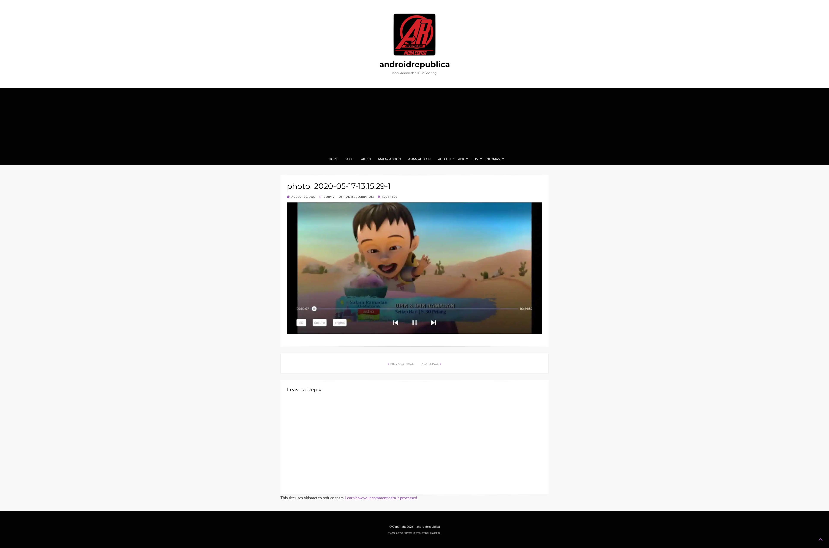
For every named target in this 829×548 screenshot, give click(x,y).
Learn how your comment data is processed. (381, 497)
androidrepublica (414, 64)
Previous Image (402, 363)
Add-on (444, 159)
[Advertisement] (414, 124)
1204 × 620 (389, 196)
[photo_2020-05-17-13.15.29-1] (414, 267)
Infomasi (493, 159)
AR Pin (366, 159)
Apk (461, 159)
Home (333, 159)
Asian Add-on (419, 159)
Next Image (430, 363)
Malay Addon (389, 159)
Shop (349, 159)
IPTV (475, 159)
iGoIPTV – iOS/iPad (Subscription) (348, 196)
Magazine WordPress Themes (404, 532)
